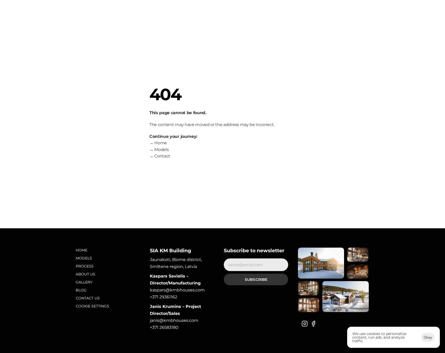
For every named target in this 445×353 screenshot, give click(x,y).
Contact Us (88, 298)
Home (81, 250)
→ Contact (159, 156)
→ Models (159, 149)
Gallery (84, 282)
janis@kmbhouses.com (174, 320)
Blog (81, 290)
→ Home (158, 142)
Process (84, 266)
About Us (85, 274)
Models (84, 258)
